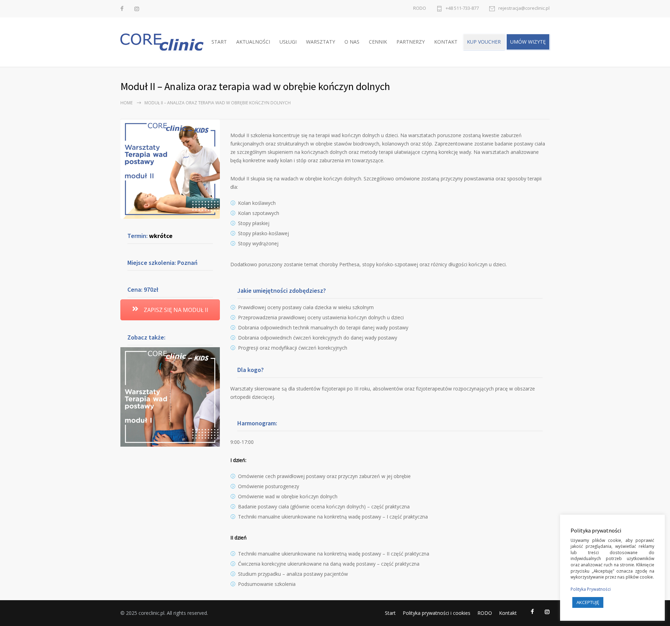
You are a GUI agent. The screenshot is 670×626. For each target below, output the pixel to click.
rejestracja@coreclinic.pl (524, 8)
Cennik (378, 41)
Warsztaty (320, 41)
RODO (419, 8)
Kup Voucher (484, 41)
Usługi (288, 41)
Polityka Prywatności (591, 589)
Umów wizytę (528, 41)
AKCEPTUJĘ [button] (587, 602)
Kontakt (445, 41)
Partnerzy (410, 41)
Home (126, 103)
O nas (351, 41)
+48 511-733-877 (462, 8)
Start (219, 41)
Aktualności (253, 41)
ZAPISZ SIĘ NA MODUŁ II (175, 310)
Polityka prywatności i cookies (436, 613)
